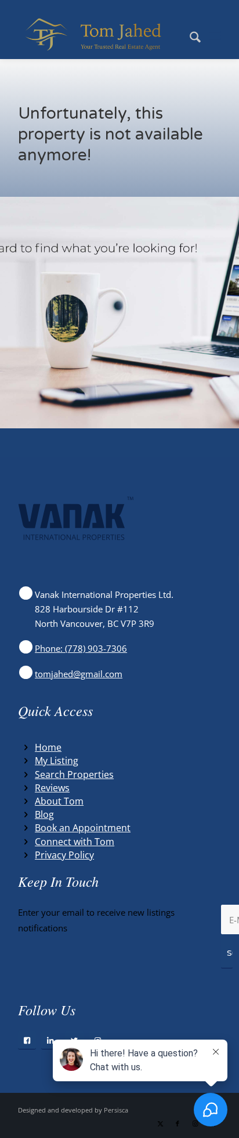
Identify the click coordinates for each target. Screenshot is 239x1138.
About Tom (59, 801)
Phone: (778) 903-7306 (81, 648)
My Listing (56, 760)
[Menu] (215, 35)
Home (48, 747)
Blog (44, 814)
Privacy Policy (64, 855)
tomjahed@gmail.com (78, 674)
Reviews (52, 787)
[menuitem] (189, 35)
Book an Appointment (83, 827)
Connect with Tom (74, 841)
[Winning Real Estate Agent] (99, 35)
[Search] (189, 35)
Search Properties (74, 774)
